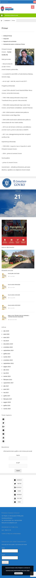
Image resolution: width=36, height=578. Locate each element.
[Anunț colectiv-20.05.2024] (4, 307)
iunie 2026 (6, 334)
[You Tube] (3, 437)
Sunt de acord (18, 573)
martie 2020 (7, 408)
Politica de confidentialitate (14, 533)
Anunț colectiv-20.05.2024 (14, 305)
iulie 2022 (6, 370)
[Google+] (3, 426)
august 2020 (7, 402)
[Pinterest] (3, 434)
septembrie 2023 (8, 350)
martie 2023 (7, 357)
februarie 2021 (7, 399)
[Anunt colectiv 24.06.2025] (4, 296)
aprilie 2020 (6, 405)
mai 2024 (6, 340)
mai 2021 (6, 392)
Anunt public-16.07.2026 (13, 273)
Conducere (7, 20)
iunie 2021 (6, 389)
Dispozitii (6, 38)
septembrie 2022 (8, 363)
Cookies (4, 533)
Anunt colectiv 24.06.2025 (14, 295)
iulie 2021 (6, 386)
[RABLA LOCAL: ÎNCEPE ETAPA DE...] (4, 317)
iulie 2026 (6, 331)
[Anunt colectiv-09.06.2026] (4, 286)
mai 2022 (6, 373)
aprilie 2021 (6, 396)
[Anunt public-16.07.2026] (4, 275)
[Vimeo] (3, 441)
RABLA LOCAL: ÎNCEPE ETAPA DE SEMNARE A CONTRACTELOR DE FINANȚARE (18, 316)
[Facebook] (3, 419)
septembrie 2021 (8, 383)
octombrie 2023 (8, 347)
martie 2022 (7, 376)
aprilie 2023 (6, 353)
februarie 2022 (7, 379)
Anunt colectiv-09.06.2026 (14, 284)
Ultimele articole (7, 270)
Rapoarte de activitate (9, 41)
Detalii (28, 570)
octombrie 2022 (8, 360)
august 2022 (7, 366)
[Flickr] (3, 430)
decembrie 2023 (8, 344)
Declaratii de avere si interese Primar (14, 44)
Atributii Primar (7, 36)
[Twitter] (3, 423)
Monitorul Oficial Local (11, 15)
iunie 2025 (6, 337)
